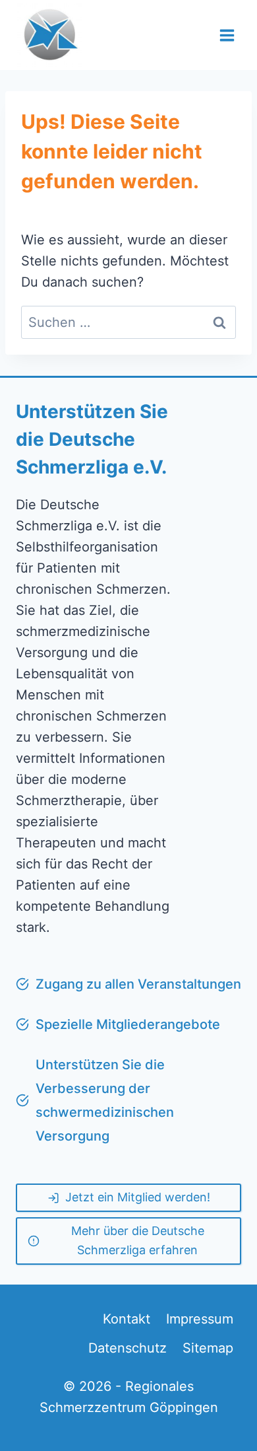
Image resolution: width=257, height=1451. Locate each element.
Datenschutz (127, 1348)
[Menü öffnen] (227, 35)
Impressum (199, 1319)
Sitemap (208, 1348)
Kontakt (126, 1319)
